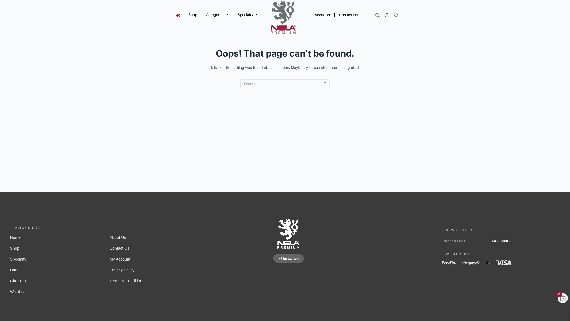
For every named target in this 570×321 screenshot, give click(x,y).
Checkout (18, 281)
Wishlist (17, 291)
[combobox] (281, 83)
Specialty (245, 14)
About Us (322, 15)
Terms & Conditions (127, 281)
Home (15, 237)
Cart (14, 270)
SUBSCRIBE (501, 241)
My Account (120, 259)
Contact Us (348, 15)
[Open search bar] (377, 15)
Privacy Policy (122, 270)
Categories (215, 14)
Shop (192, 14)
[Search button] (325, 84)
